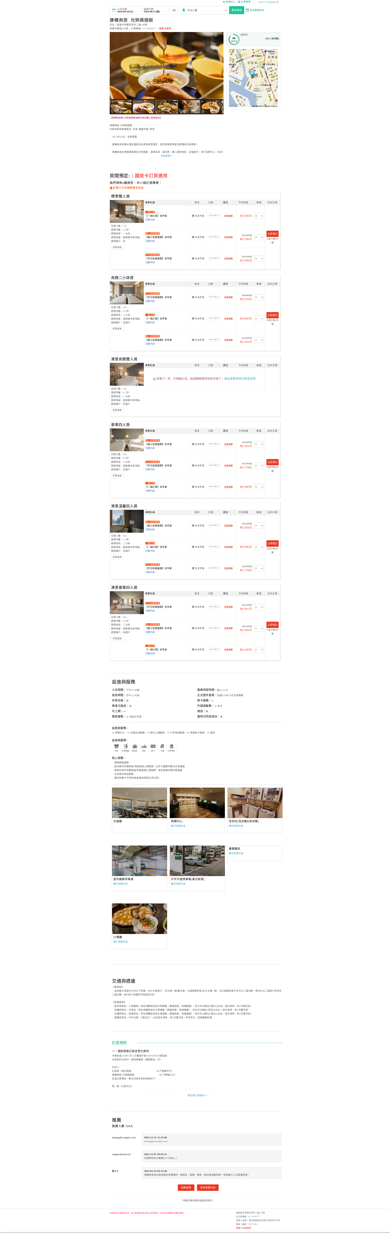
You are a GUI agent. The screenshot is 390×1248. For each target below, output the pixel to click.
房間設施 (117, 247)
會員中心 (231, 2)
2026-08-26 (214, 215)
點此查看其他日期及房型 (240, 378)
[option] (139, 803)
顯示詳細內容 (178, 826)
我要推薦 (186, 1187)
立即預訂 (272, 233)
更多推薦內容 (208, 1187)
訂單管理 (245, 2)
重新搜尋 (237, 10)
